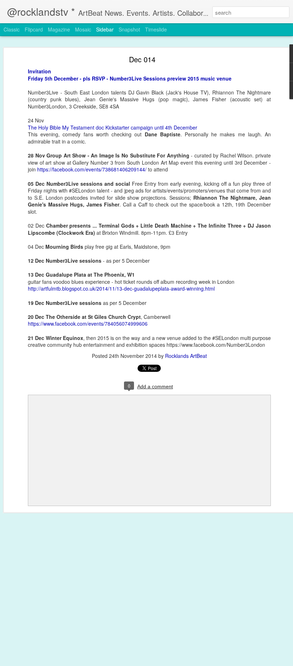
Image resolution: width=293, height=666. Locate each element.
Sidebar (105, 29)
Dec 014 (142, 59)
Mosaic (83, 29)
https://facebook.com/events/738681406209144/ (91, 169)
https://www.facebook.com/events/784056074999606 (88, 323)
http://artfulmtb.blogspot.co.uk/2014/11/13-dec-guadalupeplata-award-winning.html (121, 288)
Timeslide (156, 29)
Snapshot (129, 29)
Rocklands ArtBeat (186, 355)
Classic (12, 29)
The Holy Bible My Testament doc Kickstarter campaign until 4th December (112, 127)
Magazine (59, 29)
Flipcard (34, 29)
